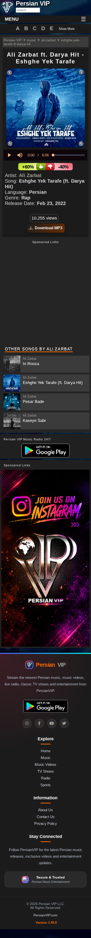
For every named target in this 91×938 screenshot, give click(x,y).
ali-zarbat (48, 40)
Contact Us (46, 817)
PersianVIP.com (45, 915)
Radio (45, 778)
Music (45, 758)
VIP (51, 665)
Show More (66, 29)
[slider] (69, 155)
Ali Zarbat (30, 175)
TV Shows (45, 771)
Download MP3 (47, 228)
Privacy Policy (45, 823)
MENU (12, 19)
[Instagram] (27, 723)
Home (45, 751)
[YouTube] (52, 723)
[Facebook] (39, 723)
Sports (45, 785)
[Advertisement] (45, 294)
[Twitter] (64, 723)
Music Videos (45, 764)
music (31, 40)
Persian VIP (13, 40)
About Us (45, 810)
